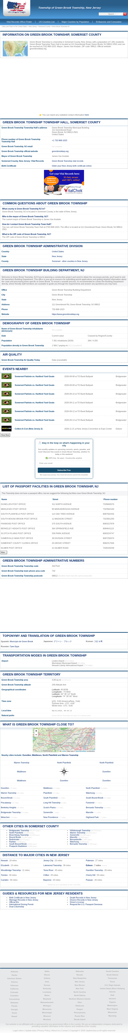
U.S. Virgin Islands (112, 985)
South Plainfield (50, 798)
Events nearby (15, 369)
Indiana (47, 978)
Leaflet (63, 751)
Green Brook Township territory (31, 674)
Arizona (14, 982)
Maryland (47, 999)
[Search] (125, 13)
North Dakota (79, 995)
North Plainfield (50, 755)
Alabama (14, 972)
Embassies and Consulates (109, 22)
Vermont (112, 999)
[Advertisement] (64, 84)
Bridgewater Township (11, 812)
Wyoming (112, 1016)
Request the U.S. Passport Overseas (86, 904)
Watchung (90, 793)
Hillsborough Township (80, 830)
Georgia (14, 1009)
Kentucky (47, 988)
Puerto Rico (80, 1016)
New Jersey (33, 26)
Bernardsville (76, 839)
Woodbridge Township (11, 870)
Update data (30, 1031)
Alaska (14, 975)
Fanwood (90, 803)
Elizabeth (5, 865)
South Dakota (112, 975)
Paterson (90, 860)
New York (80, 988)
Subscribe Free (64, 470)
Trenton (4, 875)
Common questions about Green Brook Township (45, 203)
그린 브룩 (98, 641)
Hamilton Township (94, 870)
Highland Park (92, 817)
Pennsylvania (80, 1013)
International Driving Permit (21, 904)
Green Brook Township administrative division (42, 246)
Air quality (12, 354)
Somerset (56, 261)
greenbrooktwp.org (38, 49)
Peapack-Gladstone (18, 846)
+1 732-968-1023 (59, 140)
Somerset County (44, 26)
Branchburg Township (19, 835)
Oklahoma (79, 1006)
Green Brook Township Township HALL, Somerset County (51, 122)
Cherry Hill (90, 875)
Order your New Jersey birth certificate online (72, 166)
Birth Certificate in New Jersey (22, 898)
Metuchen (5, 817)
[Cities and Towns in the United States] (17, 13)
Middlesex (37, 755)
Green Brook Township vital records (67, 161)
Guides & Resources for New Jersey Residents (43, 893)
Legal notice (18, 1031)
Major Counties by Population (75, 22)
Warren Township (70, 755)
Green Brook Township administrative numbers (43, 560)
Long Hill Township (51, 803)
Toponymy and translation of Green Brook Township (49, 635)
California (14, 989)
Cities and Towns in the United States (14, 26)
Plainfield (47, 793)
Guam (14, 1013)
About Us (56, 1031)
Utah (112, 995)
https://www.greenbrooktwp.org (65, 314)
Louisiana (47, 992)
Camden (4, 880)
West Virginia (112, 1009)
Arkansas (14, 985)
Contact (64, 1031)
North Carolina (80, 992)
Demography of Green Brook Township (36, 323)
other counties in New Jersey (75, 261)
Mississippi (47, 1013)
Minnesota (47, 1009)
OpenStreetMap (81, 751)
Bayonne (47, 880)
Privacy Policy (44, 1031)
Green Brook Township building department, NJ (43, 270)
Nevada (79, 975)
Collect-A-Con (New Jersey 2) (28, 429)
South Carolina (112, 971)
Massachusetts (47, 1002)
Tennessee (112, 978)
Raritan (12, 842)
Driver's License (77, 902)
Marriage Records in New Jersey (23, 900)
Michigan (47, 1006)
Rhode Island (79, 1019)
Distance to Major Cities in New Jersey (36, 855)
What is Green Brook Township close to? (38, 724)
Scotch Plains (49, 807)
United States (58, 251)
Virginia (112, 1002)
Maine (47, 995)
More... (3, 552)
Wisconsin (112, 1012)
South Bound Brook (94, 798)
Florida (14, 1006)
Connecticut (14, 999)
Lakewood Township (52, 865)
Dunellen (26, 755)
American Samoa (14, 978)
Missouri (47, 1016)
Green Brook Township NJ (61, 26)
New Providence (50, 817)
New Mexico (80, 985)
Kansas (47, 985)
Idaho (47, 971)
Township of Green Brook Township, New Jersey (69, 7)
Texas (112, 982)
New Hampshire (79, 978)
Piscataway (6, 803)
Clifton (46, 875)
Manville (89, 812)
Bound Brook (6, 798)
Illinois (47, 975)
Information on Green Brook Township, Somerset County (52, 34)
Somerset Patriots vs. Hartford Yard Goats (34, 376)
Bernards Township (94, 807)
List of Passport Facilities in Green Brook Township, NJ (50, 486)
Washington (112, 1005)
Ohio (80, 1002)
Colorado (14, 992)
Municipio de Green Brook (21, 641)
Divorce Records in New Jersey (84, 900)
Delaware (14, 1003)
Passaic (89, 880)
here (87, 115)
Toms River (48, 870)
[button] (36, 731)
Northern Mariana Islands (79, 999)
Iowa (47, 982)
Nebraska (80, 971)
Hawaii (14, 1016)
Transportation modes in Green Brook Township (44, 655)
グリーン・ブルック (63, 641)
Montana (47, 1019)
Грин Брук (14, 646)
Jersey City (48, 860)
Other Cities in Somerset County (31, 826)
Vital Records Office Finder (19, 22)
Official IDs (14, 902)
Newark (4, 860)
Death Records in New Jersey (83, 898)
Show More (5, 435)
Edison (89, 865)
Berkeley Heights (8, 807)
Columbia (14, 996)
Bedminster (14, 839)
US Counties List (47, 22)
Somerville (48, 812)
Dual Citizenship (16, 907)
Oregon (79, 1009)
